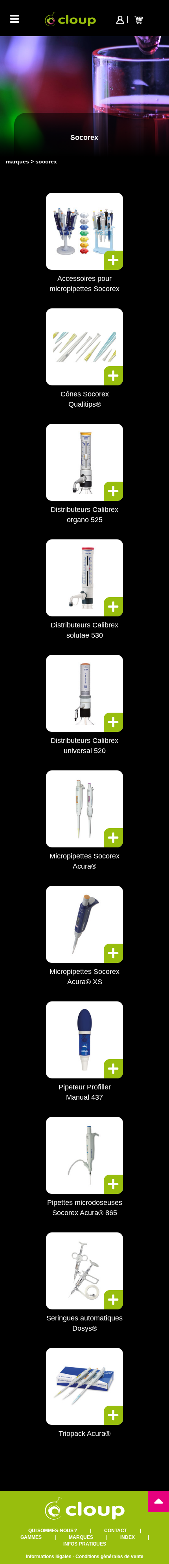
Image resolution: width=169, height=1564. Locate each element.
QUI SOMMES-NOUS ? (52, 1530)
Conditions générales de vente (109, 1556)
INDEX (127, 1537)
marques (17, 161)
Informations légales (49, 1556)
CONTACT (115, 1530)
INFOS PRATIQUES (84, 1544)
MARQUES (81, 1537)
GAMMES (31, 1537)
